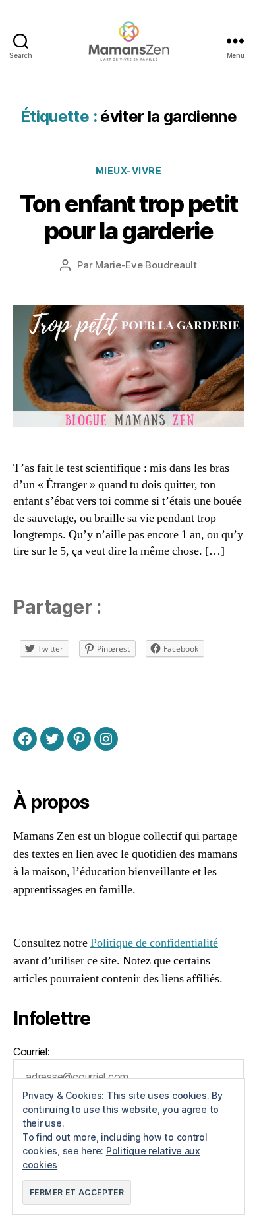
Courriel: (31, 1051)
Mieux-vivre (129, 170)
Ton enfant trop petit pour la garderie (129, 217)
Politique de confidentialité (154, 943)
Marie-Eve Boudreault (146, 265)
